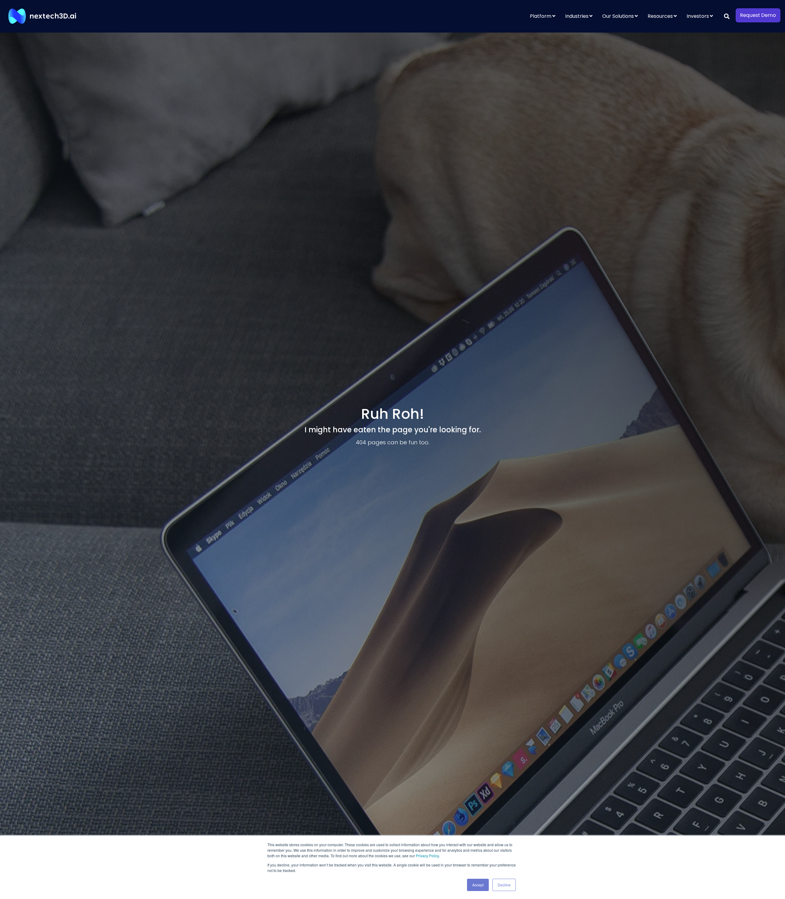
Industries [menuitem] (576, 16)
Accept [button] (478, 884)
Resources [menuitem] (660, 16)
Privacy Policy (427, 855)
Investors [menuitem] (698, 16)
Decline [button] (504, 884)
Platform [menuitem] (540, 16)
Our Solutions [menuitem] (618, 16)
